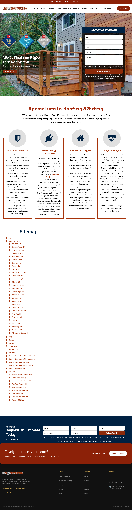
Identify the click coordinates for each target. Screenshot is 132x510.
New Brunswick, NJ (19, 311)
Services (12, 372)
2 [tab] (66, 94)
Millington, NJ (17, 301)
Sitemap (127, 506)
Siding (61, 485)
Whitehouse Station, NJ (20, 333)
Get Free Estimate (98, 453)
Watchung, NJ (17, 327)
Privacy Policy (119, 66)
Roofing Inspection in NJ (17, 368)
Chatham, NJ (16, 263)
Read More (11, 71)
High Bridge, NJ (17, 288)
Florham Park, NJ (18, 279)
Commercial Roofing (19, 378)
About (11, 238)
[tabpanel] (66, 54)
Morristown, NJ (17, 307)
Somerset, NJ (17, 317)
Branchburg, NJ (17, 256)
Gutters (61, 493)
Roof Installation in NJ (20, 390)
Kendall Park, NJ (18, 295)
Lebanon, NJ (16, 298)
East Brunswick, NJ (19, 272)
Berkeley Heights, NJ (19, 250)
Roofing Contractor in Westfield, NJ (21, 365)
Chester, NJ (16, 266)
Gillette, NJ (16, 282)
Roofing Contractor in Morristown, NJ (22, 359)
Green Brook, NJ (18, 285)
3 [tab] (67, 94)
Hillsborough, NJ (18, 291)
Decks (61, 489)
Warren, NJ (16, 323)
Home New (13, 346)
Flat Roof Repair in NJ (19, 384)
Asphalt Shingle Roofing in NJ (22, 374)
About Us (87, 476)
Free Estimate (124, 8)
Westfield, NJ (17, 330)
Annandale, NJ (17, 244)
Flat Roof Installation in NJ (21, 381)
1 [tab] (64, 94)
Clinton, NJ (15, 269)
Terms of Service (103, 68)
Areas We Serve (14, 241)
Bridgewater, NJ (17, 260)
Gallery (11, 343)
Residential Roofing (19, 387)
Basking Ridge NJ (18, 247)
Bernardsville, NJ (18, 253)
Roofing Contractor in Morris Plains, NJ (22, 356)
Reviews (12, 353)
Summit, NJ (16, 320)
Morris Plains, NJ (18, 304)
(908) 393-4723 (109, 8)
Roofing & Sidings (18, 400)
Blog (10, 337)
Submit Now (103, 71)
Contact (11, 340)
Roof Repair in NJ (18, 393)
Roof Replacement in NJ (20, 397)
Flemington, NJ (17, 276)
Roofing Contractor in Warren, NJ (20, 362)
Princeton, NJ (16, 314)
